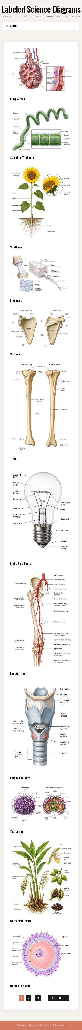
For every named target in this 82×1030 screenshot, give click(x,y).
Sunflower (16, 247)
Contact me (22, 1025)
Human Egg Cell (20, 985)
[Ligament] (41, 275)
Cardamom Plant (20, 920)
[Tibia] (41, 408)
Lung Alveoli (17, 99)
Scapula (15, 354)
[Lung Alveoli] (41, 71)
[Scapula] (41, 328)
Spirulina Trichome (22, 157)
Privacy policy (59, 1025)
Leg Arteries (17, 673)
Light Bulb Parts (20, 563)
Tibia (13, 458)
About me (33, 1025)
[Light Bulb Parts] (41, 513)
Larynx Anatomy (20, 778)
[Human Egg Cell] (41, 955)
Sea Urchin (17, 831)
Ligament (16, 300)
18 (39, 998)
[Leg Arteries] (41, 620)
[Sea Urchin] (41, 806)
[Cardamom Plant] (41, 877)
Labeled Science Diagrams (41, 9)
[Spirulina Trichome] (41, 130)
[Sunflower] (41, 203)
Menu (11, 26)
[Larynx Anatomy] (41, 727)
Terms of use (45, 1025)
